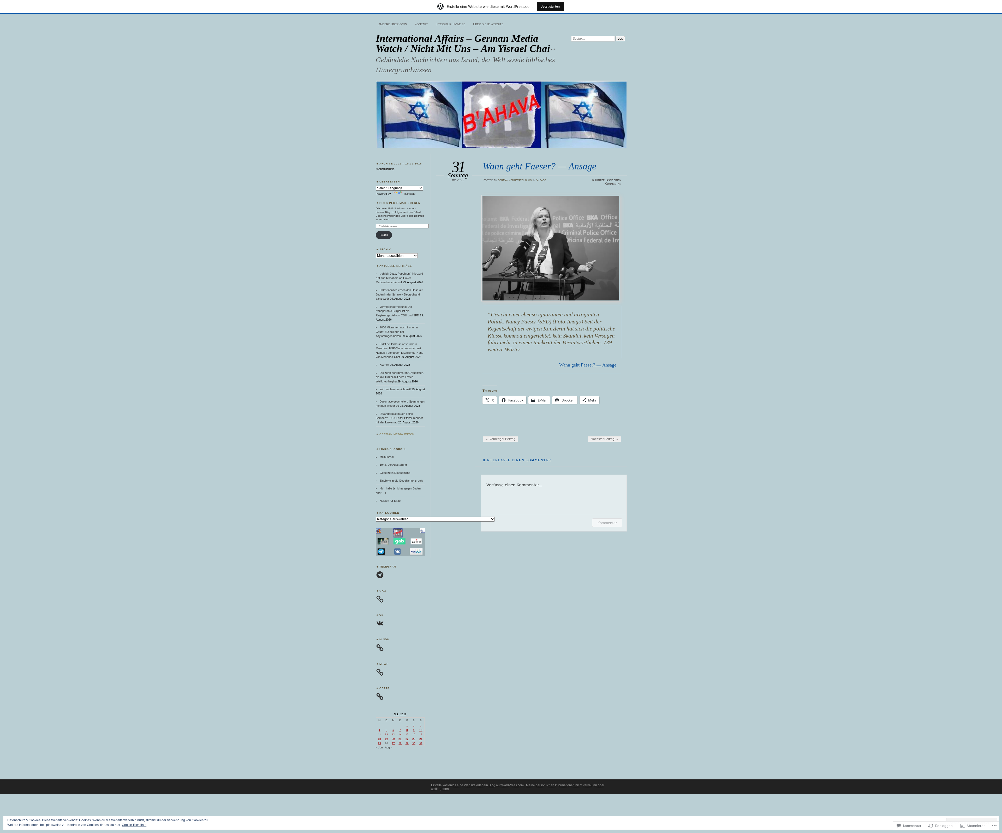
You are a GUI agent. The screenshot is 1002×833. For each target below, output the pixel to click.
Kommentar (607, 523)
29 (407, 743)
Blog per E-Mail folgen (399, 203)
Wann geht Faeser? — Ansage (587, 365)
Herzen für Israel (390, 500)
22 (407, 738)
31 (420, 743)
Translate (409, 193)
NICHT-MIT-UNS (385, 169)
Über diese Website (488, 24)
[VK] (380, 623)
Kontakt (421, 24)
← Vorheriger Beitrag (500, 439)
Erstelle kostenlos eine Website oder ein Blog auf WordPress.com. (477, 785)
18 (379, 738)
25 (379, 743)
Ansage (541, 180)
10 (420, 730)
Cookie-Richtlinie (134, 825)
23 (413, 738)
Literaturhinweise (450, 24)
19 (386, 738)
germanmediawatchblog (515, 180)
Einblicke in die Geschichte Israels (401, 480)
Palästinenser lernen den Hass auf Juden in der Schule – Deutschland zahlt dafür (399, 294)
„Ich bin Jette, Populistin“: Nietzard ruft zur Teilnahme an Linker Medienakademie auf (399, 278)
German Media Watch (396, 434)
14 (400, 734)
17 (420, 734)
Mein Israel (386, 456)
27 (393, 743)
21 (400, 738)
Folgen (384, 234)
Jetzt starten (550, 6)
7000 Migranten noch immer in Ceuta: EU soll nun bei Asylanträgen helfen (397, 332)
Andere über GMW (392, 24)
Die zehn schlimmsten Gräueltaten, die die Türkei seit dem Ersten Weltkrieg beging (400, 377)
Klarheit (384, 364)
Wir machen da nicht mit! (395, 389)
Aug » (388, 747)
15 (407, 734)
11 (379, 734)
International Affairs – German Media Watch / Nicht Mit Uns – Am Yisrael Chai (463, 43)
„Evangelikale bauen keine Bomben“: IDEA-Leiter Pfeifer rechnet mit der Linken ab (399, 418)
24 (420, 738)
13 (393, 734)
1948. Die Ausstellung (393, 464)
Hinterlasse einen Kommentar (608, 182)
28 (400, 743)
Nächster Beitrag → (604, 439)
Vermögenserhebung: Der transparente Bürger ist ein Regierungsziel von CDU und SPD (397, 311)
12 (386, 734)
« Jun (379, 747)
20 (393, 738)
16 (413, 734)
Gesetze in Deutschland (395, 472)
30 (413, 743)
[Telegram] (380, 575)
